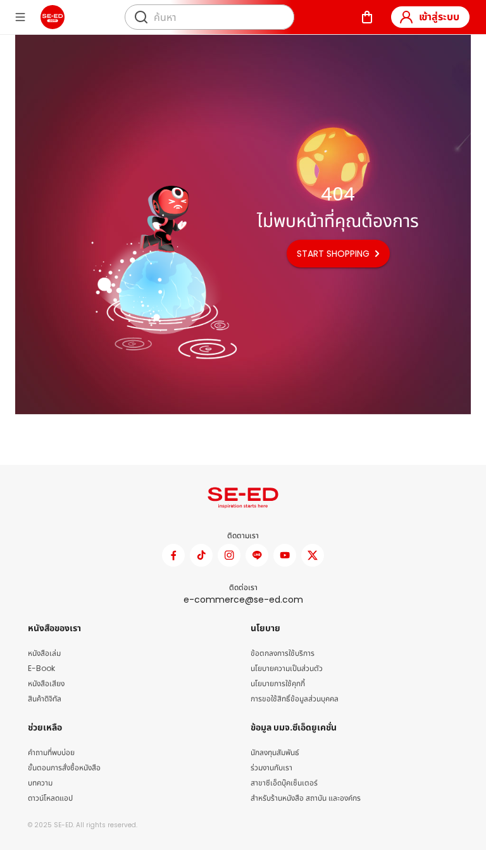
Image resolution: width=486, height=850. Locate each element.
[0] (367, 17)
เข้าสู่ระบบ (439, 16)
